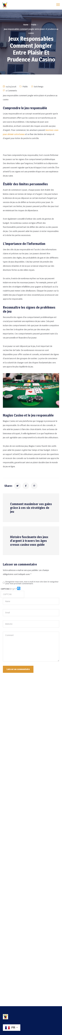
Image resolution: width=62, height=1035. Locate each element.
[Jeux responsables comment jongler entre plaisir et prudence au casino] (17, 485)
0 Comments (11, 90)
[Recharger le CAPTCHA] (18, 588)
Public (33, 24)
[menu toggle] (58, 4)
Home (25, 24)
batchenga (38, 86)
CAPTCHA (5, 589)
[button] (19, 589)
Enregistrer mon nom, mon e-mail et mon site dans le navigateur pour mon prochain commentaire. (32, 583)
